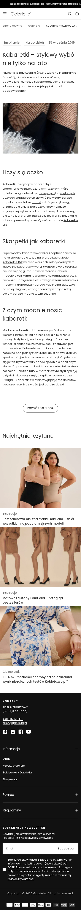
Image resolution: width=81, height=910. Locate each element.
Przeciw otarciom (14, 765)
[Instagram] (13, 731)
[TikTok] (5, 731)
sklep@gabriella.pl (15, 723)
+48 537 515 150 (13, 719)
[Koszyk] (77, 14)
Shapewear (10, 779)
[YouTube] (28, 731)
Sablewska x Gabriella (17, 772)
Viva (17, 276)
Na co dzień (34, 42)
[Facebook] (20, 731)
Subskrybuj (66, 848)
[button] (5, 14)
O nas (6, 759)
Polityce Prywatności (21, 879)
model (36, 202)
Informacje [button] (11, 748)
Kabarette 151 (12, 262)
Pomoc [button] (8, 794)
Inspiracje (11, 42)
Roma (27, 276)
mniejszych (47, 193)
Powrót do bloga (40, 408)
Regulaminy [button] (12, 810)
